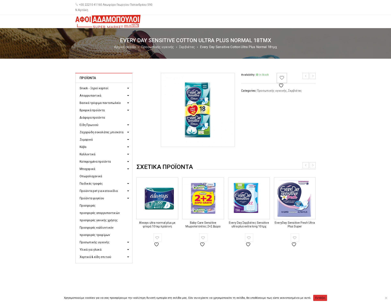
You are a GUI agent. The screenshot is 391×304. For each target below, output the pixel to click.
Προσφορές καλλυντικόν (96, 227)
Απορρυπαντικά (90, 95)
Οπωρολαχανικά (91, 176)
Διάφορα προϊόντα (92, 117)
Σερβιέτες (187, 47)
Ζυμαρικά (86, 139)
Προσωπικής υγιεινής (157, 47)
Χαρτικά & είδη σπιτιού (95, 257)
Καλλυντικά (88, 154)
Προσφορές (88, 205)
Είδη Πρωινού (89, 125)
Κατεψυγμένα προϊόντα (95, 161)
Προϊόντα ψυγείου (92, 198)
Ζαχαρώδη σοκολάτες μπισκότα (101, 132)
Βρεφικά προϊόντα (92, 110)
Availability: (248, 74)
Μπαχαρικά (87, 169)
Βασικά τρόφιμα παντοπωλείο (100, 103)
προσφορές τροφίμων (95, 235)
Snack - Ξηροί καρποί (94, 88)
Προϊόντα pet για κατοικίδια (99, 191)
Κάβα (83, 147)
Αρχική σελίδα (125, 47)
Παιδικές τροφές (91, 183)
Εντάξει (320, 297)
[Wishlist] (282, 78)
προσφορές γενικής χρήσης (99, 220)
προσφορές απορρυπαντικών (100, 213)
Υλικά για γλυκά (90, 249)
